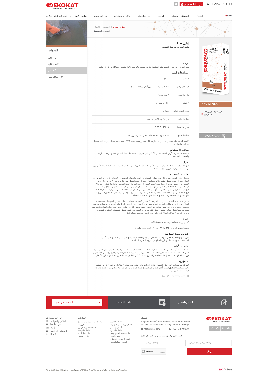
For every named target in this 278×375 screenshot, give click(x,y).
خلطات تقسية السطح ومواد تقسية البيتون (121, 334)
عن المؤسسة (100, 16)
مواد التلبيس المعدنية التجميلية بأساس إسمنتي (122, 326)
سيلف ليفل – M (55, 77)
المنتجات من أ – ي (64, 302)
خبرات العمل (144, 16)
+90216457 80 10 (220, 4)
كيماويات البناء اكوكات (57, 16)
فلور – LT (52, 58)
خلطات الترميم (84, 330)
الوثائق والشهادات (122, 16)
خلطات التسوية (119, 27)
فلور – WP (53, 64)
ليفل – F (52, 70)
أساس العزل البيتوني (118, 342)
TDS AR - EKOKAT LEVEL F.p (213, 113)
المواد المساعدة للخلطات (120, 339)
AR (228, 16)
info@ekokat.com (152, 329)
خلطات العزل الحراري (87, 328)
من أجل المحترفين (193, 4)
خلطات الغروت (84, 336)
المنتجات (106, 27)
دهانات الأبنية (81, 16)
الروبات (81, 325)
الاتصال (199, 16)
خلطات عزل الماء (85, 333)
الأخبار (161, 16)
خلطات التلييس (116, 322)
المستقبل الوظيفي (180, 16)
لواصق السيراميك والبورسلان (90, 322)
